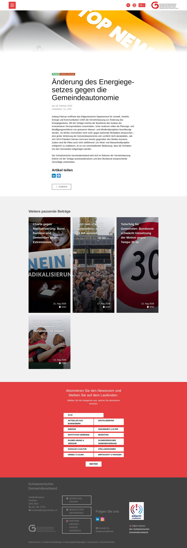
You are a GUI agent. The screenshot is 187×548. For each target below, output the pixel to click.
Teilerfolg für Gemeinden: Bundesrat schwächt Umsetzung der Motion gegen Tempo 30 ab (137, 233)
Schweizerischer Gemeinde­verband (107, 441)
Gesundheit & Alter (108, 429)
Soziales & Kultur (77, 449)
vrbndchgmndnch (44, 510)
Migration (103, 435)
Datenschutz (35, 542)
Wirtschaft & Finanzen (110, 455)
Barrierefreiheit (107, 542)
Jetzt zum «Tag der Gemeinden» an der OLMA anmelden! (91, 229)
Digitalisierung (106, 421)
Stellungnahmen (107, 449)
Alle (70, 415)
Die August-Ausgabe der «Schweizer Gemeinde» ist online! (48, 326)
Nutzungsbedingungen (75, 542)
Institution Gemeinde (67, 74)
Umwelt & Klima (76, 455)
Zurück (63, 187)
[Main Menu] (12, 5)
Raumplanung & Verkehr (76, 441)
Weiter (93, 464)
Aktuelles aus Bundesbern (75, 422)
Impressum (93, 542)
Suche (128, 5)
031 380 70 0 (37, 507)
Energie (55, 74)
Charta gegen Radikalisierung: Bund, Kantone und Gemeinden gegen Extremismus (49, 233)
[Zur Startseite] (164, 5)
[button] (12, 5)
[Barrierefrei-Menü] (134, 5)
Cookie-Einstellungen (52, 542)
